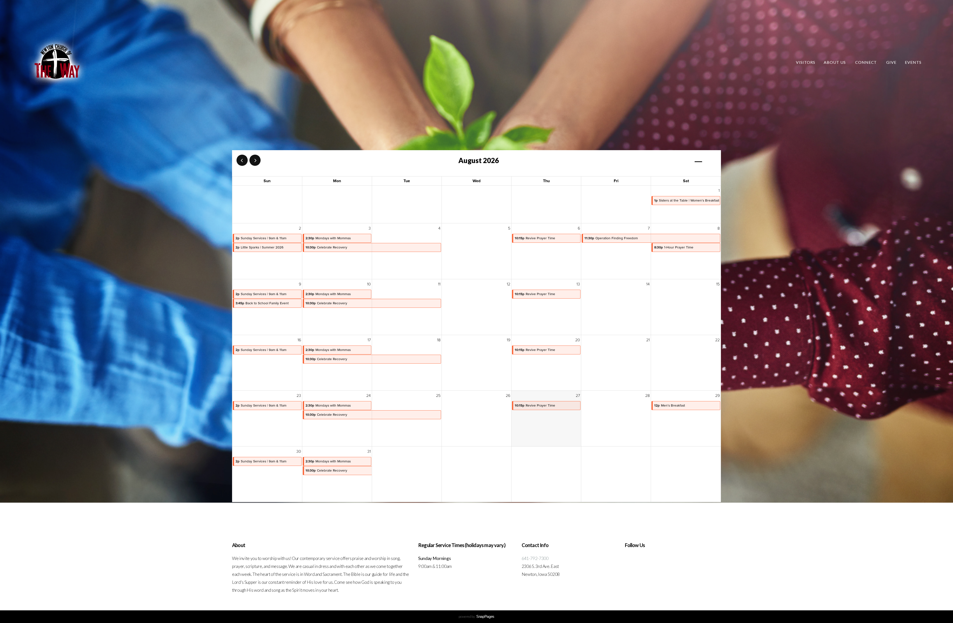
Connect (866, 62)
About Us (835, 62)
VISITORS (805, 62)
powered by (476, 616)
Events (913, 62)
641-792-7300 (535, 558)
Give (891, 62)
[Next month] (255, 160)
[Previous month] (242, 160)
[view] (698, 160)
